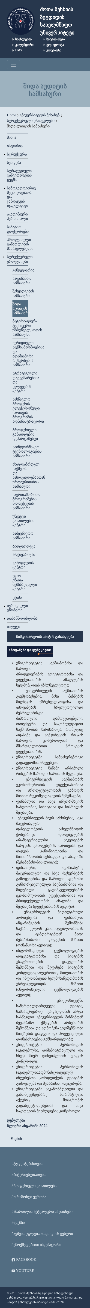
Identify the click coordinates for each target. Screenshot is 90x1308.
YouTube (24, 1271)
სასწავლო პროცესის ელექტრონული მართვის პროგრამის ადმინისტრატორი (20, 410)
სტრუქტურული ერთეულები (30, 121)
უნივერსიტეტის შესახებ (40, 115)
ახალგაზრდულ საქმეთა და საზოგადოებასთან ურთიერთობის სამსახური (20, 475)
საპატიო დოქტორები (17, 229)
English (16, 1139)
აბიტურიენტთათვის (28, 1175)
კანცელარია (20, 270)
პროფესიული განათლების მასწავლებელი (17, 244)
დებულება (16, 1120)
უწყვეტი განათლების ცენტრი (20, 520)
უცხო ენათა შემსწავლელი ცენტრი (20, 582)
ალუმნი (18, 1223)
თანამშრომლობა (17, 618)
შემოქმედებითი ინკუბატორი (36, 1245)
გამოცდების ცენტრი (20, 565)
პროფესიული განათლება (34, 1186)
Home (11, 115)
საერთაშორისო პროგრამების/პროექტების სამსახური (20, 501)
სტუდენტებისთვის (27, 1164)
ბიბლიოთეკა (20, 546)
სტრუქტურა (17, 154)
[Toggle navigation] (13, 64)
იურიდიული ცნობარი (17, 608)
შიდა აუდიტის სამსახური (20, 308)
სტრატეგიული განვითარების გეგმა (17, 175)
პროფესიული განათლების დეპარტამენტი (20, 434)
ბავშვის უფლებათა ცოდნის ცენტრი (42, 1234)
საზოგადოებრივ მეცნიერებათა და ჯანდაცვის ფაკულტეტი (17, 197)
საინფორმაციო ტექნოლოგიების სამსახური (20, 451)
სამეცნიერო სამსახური (20, 535)
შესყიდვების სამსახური (20, 293)
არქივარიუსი (20, 555)
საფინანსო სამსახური (20, 281)
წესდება (14, 163)
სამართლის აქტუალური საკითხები (42, 1212)
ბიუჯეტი (13, 627)
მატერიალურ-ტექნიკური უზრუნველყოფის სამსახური (20, 327)
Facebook (25, 1259)
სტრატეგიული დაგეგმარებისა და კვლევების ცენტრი (20, 382)
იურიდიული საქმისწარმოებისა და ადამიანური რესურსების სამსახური (20, 354)
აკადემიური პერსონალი (17, 216)
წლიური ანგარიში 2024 (27, 1126)
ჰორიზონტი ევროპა (29, 1197)
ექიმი (17, 597)
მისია (11, 137)
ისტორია (15, 146)
